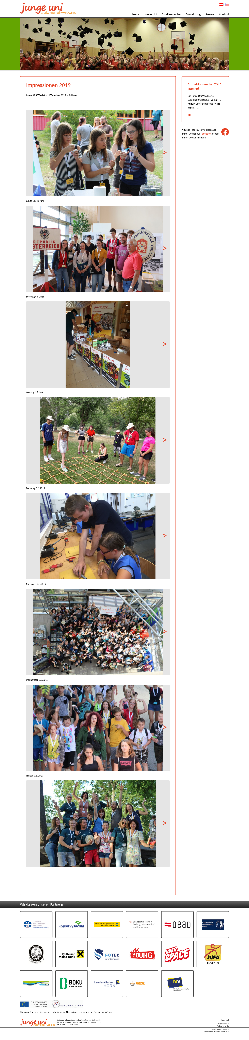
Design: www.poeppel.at (220, 1029)
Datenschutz (223, 1026)
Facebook (206, 134)
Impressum (223, 1023)
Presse (209, 14)
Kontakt (224, 14)
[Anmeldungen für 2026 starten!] (190, 115)
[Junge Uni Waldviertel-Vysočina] (38, 1025)
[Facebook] (225, 132)
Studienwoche (171, 14)
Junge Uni (150, 14)
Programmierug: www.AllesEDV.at (216, 1032)
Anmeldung (193, 14)
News (135, 14)
